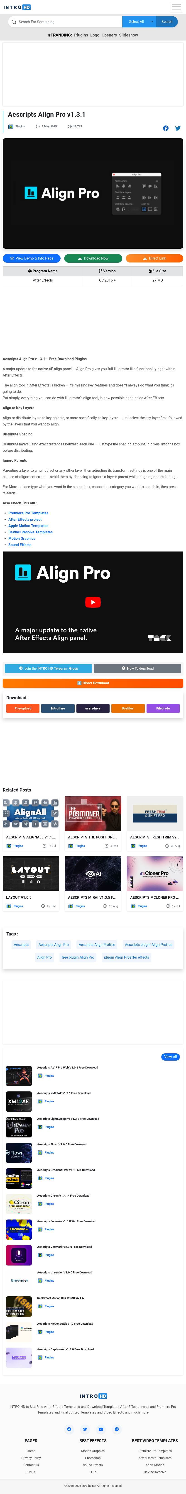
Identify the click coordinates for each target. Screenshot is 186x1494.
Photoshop (93, 1458)
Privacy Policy (31, 1458)
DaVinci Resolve (155, 1472)
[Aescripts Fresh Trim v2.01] (155, 813)
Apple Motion (155, 1465)
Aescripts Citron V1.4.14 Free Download (63, 1195)
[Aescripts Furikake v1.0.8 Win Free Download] (19, 1231)
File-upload (23, 708)
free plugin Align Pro (78, 957)
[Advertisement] (93, 74)
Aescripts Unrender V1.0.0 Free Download (64, 1272)
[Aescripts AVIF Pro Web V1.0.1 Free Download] (19, 1077)
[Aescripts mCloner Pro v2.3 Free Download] (155, 873)
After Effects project (25, 519)
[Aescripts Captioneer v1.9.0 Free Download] (19, 1359)
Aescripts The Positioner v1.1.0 (98, 837)
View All (170, 1057)
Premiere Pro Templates (28, 513)
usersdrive (92, 708)
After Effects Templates (155, 1458)
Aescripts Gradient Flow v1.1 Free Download (66, 1170)
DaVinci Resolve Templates (30, 532)
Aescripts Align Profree (97, 945)
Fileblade (163, 708)
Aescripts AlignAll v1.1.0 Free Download (45, 837)
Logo (94, 35)
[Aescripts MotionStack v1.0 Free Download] (19, 1333)
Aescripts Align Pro (54, 945)
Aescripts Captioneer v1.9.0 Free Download (65, 1349)
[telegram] (116, 1429)
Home (31, 1451)
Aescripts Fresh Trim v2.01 (156, 837)
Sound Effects (19, 545)
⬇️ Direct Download (93, 683)
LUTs (92, 1472)
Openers (109, 35)
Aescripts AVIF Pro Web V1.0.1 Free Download (67, 1067)
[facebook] (69, 1429)
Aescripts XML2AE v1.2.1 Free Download (64, 1093)
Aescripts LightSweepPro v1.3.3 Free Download (68, 1118)
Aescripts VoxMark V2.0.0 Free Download (64, 1247)
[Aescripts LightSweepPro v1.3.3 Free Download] (19, 1129)
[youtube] (100, 1429)
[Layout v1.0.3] (31, 873)
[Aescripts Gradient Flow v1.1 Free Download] (19, 1180)
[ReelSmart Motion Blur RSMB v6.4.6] (19, 1308)
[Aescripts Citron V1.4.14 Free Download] (19, 1205)
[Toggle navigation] (176, 7)
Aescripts (21, 945)
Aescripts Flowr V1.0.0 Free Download (62, 1144)
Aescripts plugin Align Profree (148, 945)
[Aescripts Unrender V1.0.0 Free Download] (19, 1282)
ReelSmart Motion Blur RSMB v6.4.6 (60, 1298)
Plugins (81, 35)
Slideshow (128, 35)
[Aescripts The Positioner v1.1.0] (93, 813)
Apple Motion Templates (28, 526)
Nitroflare (58, 708)
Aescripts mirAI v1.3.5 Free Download (104, 897)
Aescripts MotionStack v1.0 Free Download (65, 1323)
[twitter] (85, 1429)
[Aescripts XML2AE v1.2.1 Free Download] (19, 1103)
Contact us (31, 1465)
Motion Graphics (21, 538)
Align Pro (44, 957)
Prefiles (128, 708)
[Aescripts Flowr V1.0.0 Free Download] (19, 1154)
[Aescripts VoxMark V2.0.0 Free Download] (19, 1257)
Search (167, 21)
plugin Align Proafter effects (126, 957)
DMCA (31, 1472)
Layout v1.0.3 (19, 897)
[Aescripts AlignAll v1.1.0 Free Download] (31, 813)
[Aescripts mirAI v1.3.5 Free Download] (93, 873)
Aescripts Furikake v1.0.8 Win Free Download (66, 1221)
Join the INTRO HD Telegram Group (51, 668)
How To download (140, 668)
